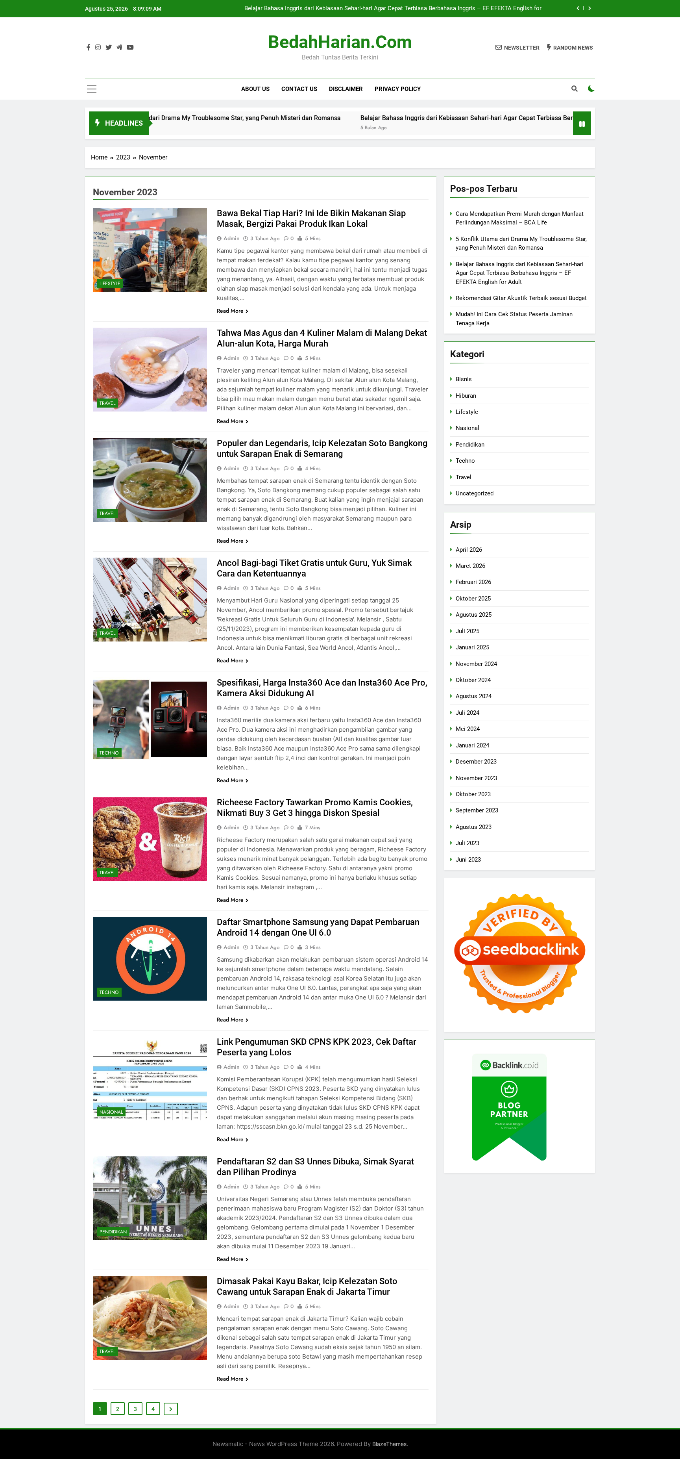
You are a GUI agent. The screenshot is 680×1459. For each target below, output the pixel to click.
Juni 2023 (468, 859)
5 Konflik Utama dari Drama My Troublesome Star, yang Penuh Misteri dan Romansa (161, 118)
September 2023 (477, 810)
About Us (255, 89)
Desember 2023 (476, 761)
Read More (230, 311)
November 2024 (476, 663)
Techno (109, 752)
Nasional (111, 1112)
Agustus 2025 (474, 614)
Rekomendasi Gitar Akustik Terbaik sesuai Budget (521, 298)
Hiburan (466, 395)
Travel (107, 403)
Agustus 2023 (474, 827)
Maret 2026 (470, 565)
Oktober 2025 (473, 598)
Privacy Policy (398, 89)
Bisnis (464, 379)
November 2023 (476, 778)
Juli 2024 (467, 712)
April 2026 (469, 549)
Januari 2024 (472, 745)
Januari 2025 (472, 647)
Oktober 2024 (473, 680)
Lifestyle (110, 283)
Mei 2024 (468, 728)
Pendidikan (113, 1231)
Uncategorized (474, 493)
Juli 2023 (467, 843)
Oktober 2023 (473, 794)
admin (232, 238)
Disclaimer (346, 89)
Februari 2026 (473, 582)
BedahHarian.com (340, 42)
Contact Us (299, 89)
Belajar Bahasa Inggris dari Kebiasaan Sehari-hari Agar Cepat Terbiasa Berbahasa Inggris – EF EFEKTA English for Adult (392, 9)
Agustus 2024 (474, 696)
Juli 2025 (467, 631)
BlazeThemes (389, 1443)
